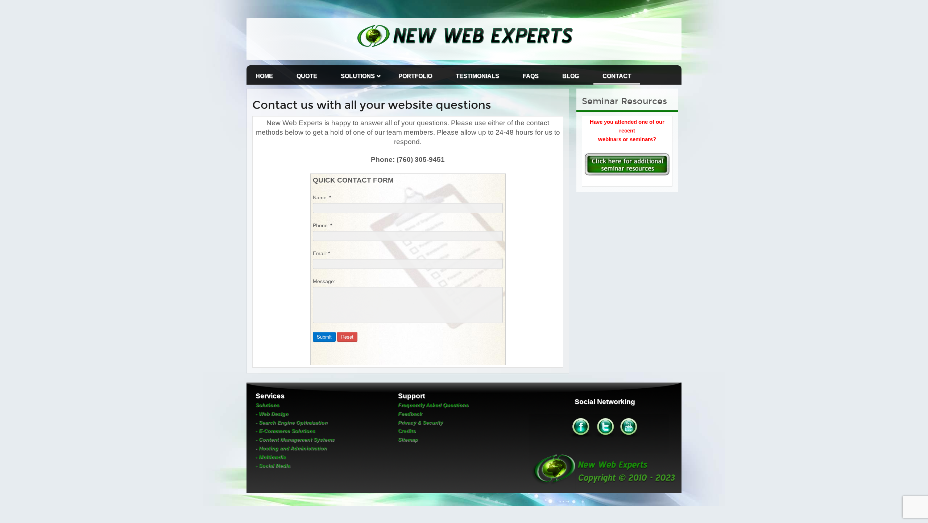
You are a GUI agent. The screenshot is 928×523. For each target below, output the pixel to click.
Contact (616, 76)
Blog (570, 76)
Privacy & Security (420, 422)
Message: (324, 281)
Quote (307, 76)
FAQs (531, 76)
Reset (347, 336)
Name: (322, 197)
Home (264, 76)
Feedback (410, 414)
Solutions (358, 76)
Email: (321, 253)
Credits (407, 431)
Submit (324, 336)
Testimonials (477, 76)
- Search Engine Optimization (292, 422)
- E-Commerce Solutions (285, 431)
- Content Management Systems (295, 439)
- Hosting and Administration (291, 448)
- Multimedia (271, 457)
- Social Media (273, 466)
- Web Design (272, 414)
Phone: (322, 225)
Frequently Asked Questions (433, 405)
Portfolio (415, 76)
